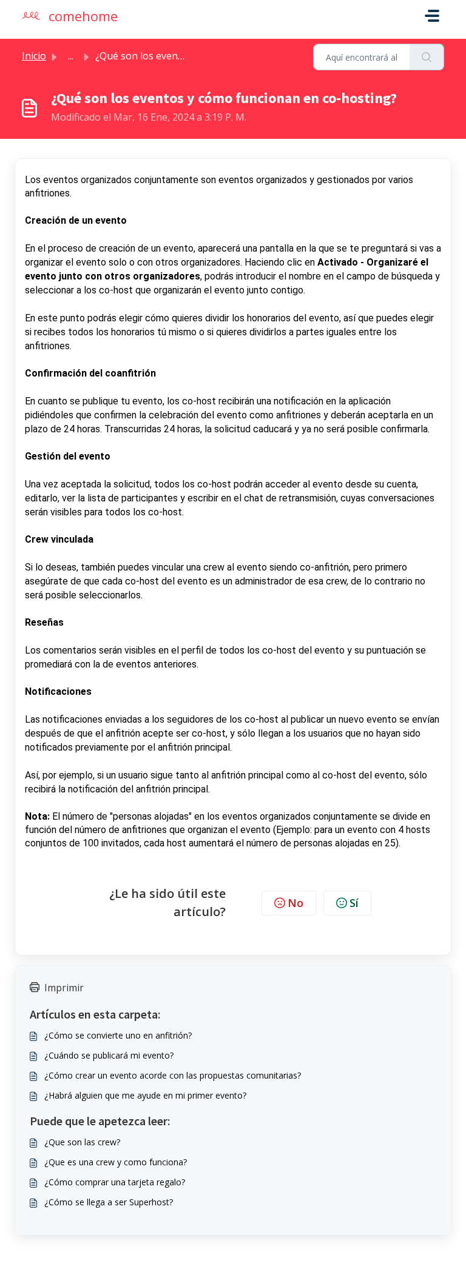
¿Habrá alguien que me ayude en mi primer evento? (145, 1095)
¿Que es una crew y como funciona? (115, 1162)
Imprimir (64, 987)
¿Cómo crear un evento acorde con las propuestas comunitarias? (172, 1075)
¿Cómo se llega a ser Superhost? (108, 1202)
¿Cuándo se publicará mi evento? (109, 1055)
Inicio (34, 55)
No (295, 902)
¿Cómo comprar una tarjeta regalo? (114, 1182)
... (70, 55)
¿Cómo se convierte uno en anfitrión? (118, 1035)
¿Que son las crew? (82, 1142)
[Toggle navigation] (432, 16)
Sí (354, 902)
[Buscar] (427, 57)
